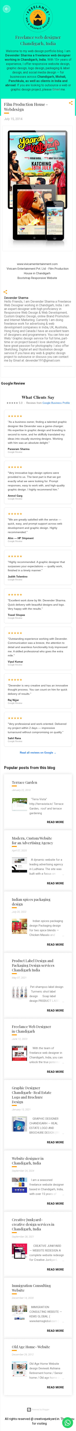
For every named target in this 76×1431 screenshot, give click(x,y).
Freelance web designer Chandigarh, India (38, 40)
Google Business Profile (56, 402)
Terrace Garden (24, 782)
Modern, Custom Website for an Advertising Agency (32, 840)
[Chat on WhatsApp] (67, 1422)
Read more (55, 822)
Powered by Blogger (40, 1410)
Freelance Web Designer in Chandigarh (31, 1029)
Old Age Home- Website (31, 1347)
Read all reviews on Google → (38, 752)
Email (56, 89)
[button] (71, 104)
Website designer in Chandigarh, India (28, 1160)
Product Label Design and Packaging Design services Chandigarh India (33, 965)
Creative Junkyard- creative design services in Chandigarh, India (33, 1224)
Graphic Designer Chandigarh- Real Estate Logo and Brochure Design (31, 1095)
